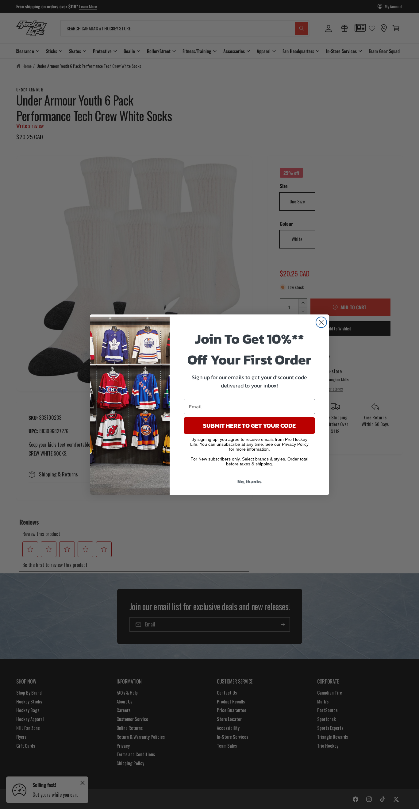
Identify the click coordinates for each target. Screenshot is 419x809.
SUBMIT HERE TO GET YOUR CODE (249, 425)
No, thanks (249, 481)
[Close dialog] (321, 322)
